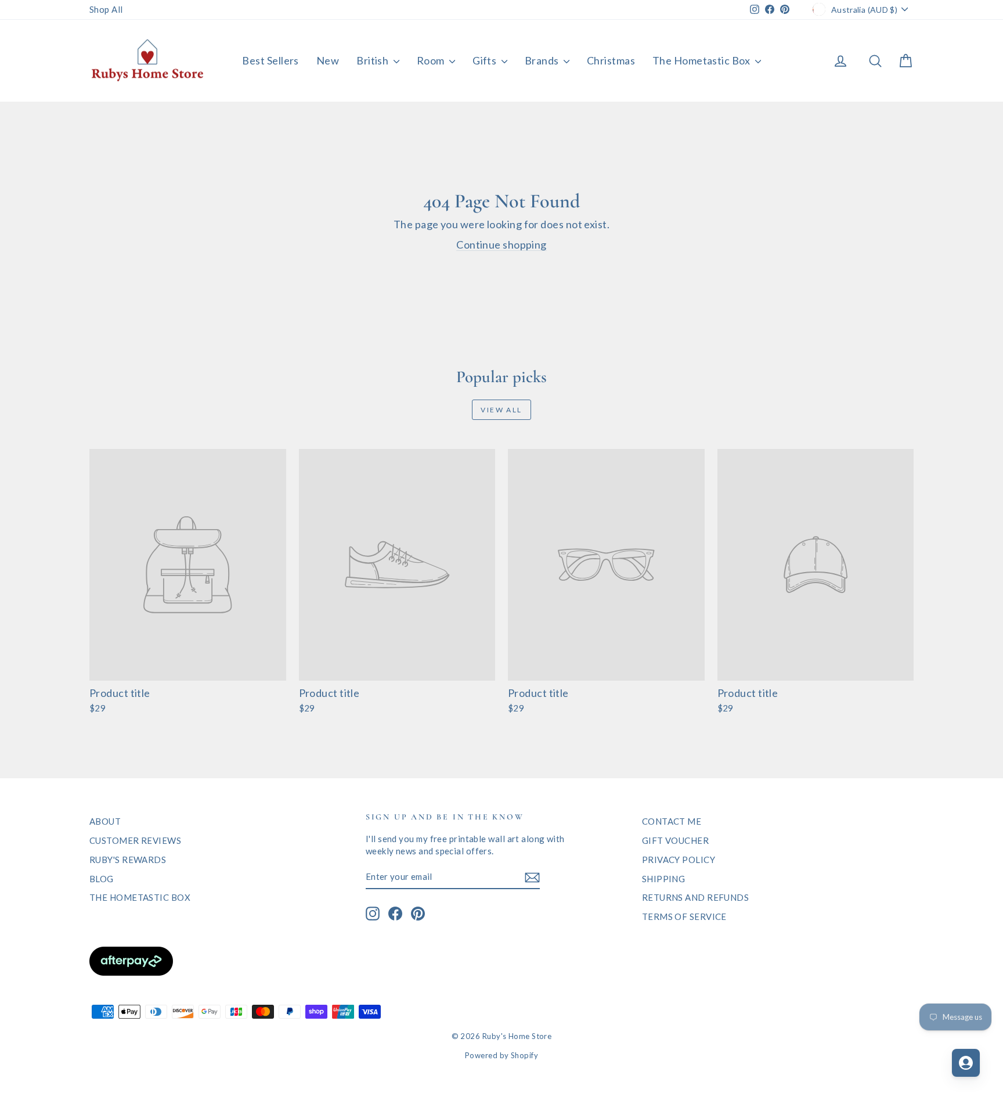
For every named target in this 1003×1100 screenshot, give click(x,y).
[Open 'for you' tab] (966, 1063)
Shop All (106, 9)
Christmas (611, 60)
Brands (543, 60)
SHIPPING (663, 878)
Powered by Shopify (501, 1055)
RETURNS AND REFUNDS (695, 897)
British (373, 60)
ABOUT (105, 821)
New (327, 60)
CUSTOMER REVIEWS (135, 840)
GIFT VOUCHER (675, 840)
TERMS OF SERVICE (684, 916)
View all (501, 409)
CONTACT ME (672, 821)
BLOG (101, 878)
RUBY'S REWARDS (127, 859)
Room (431, 60)
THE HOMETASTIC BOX (139, 897)
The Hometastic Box (702, 60)
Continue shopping (501, 244)
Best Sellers (270, 60)
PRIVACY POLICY (678, 859)
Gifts (485, 60)
